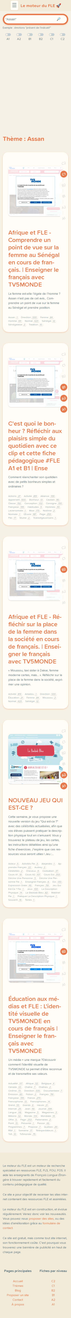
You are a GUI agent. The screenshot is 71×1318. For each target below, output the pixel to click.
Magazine (31, 1112)
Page (45, 514)
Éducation (15, 698)
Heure (42, 1105)
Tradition (35, 324)
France (34, 1098)
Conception (33, 503)
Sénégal (48, 321)
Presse (43, 1123)
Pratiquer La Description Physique (37, 896)
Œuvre (30, 514)
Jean (29, 1109)
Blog (18, 1290)
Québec (50, 1127)
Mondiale (48, 1116)
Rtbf (11, 1130)
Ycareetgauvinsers (44, 518)
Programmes (16, 1127)
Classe (14, 503)
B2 (63, 185)
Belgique (48, 1083)
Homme (14, 321)
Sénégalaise (16, 324)
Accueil (18, 1281)
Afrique (32, 1083)
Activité (30, 496)
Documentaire (53, 1091)
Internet (14, 1109)
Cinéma (14, 1091)
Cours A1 (15, 874)
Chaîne (30, 1087)
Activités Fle (30, 864)
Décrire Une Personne (22, 878)
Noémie (49, 510)
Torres (29, 900)
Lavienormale (17, 510)
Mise (34, 510)
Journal (45, 1109)
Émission (15, 1094)
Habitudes (35, 507)
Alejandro (48, 864)
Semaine (25, 1130)
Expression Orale (19, 885)
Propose (34, 1127)
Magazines (49, 1112)
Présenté (27, 1123)
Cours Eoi (52, 874)
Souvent (14, 900)
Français (42, 885)
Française (16, 507)
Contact (18, 1299)
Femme (46, 317)
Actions (14, 496)
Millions (14, 1116)
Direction (29, 317)
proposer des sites (41, 1218)
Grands (28, 1105)
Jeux (32, 889)
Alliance (47, 496)
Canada (14, 1087)
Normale (14, 514)
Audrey (39, 867)
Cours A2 (32, 874)
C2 (63, 163)
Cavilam (52, 500)
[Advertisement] (35, 82)
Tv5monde (27, 1134)
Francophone (17, 1101)
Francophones (40, 1101)
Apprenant (17, 500)
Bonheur (36, 500)
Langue (14, 1112)
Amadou (30, 694)
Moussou (49, 698)
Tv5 (12, 1134)
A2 (63, 207)
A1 (64, 218)
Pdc (12, 518)
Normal (31, 321)
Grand (13, 1105)
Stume (24, 518)
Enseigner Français (37, 882)
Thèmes (17, 1286)
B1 (64, 196)
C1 (64, 174)
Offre (12, 1120)
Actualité (15, 1083)
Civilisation (50, 871)
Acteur (13, 864)
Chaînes (45, 1087)
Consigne (54, 503)
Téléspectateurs (46, 1130)
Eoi (57, 882)
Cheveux (32, 871)
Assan (12, 317)
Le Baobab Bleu (37, 893)
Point (13, 1123)
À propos (18, 1304)
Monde (30, 1116)
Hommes (52, 507)
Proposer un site (18, 1295)
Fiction (31, 1094)
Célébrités (15, 871)
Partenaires (43, 1120)
